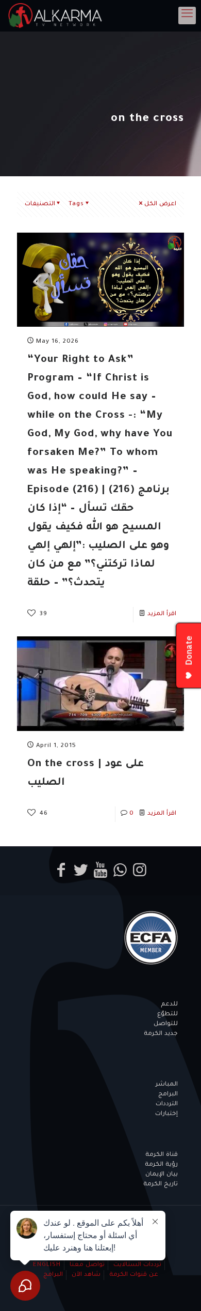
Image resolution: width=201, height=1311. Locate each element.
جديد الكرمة (161, 1034)
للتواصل (166, 1024)
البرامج (168, 1094)
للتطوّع (167, 1014)
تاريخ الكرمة (160, 1184)
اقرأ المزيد (161, 614)
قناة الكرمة (161, 1155)
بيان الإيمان (161, 1174)
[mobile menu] (187, 15)
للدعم (169, 1004)
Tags (76, 204)
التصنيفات (40, 204)
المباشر (167, 1084)
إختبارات (166, 1114)
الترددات (167, 1104)
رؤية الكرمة (161, 1165)
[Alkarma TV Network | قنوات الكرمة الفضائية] (57, 15)
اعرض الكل (160, 204)
